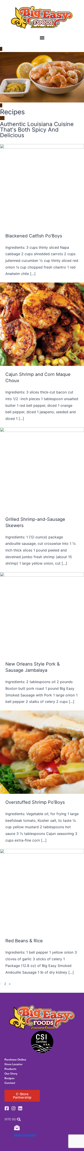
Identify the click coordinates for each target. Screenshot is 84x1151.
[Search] (19, 1119)
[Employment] (17, 1128)
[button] (42, 38)
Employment (25, 1135)
